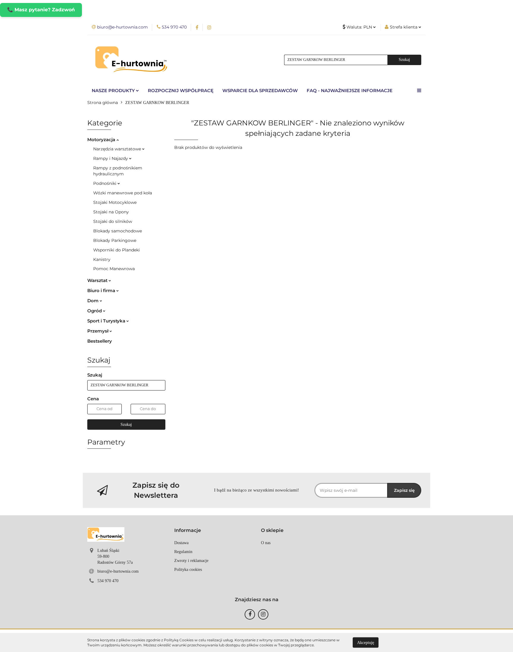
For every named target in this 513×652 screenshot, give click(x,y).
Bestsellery (99, 341)
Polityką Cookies (179, 640)
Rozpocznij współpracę (180, 90)
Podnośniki (105, 183)
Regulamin (183, 551)
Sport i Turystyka (106, 321)
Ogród (95, 311)
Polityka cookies (188, 569)
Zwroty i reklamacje (191, 560)
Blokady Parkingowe (114, 240)
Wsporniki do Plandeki (116, 250)
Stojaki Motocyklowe (115, 202)
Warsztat (98, 280)
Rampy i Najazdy (111, 158)
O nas (265, 543)
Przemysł (98, 331)
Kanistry (101, 259)
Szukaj (126, 424)
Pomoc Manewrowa (114, 268)
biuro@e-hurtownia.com (118, 571)
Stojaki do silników (112, 221)
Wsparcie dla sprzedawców (260, 90)
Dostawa (181, 543)
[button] (187, 530)
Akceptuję (365, 642)
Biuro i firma (101, 290)
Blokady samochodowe (117, 231)
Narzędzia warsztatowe (117, 149)
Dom (93, 300)
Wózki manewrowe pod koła (122, 193)
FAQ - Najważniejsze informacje (349, 90)
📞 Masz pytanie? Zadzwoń (41, 9)
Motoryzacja (101, 139)
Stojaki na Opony (111, 212)
